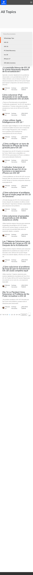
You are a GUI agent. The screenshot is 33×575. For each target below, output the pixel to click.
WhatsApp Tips (9, 38)
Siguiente (24, 314)
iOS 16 (6, 46)
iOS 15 (6, 42)
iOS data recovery (9, 63)
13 (14, 314)
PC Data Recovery (9, 50)
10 (7, 314)
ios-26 (6, 54)
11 (9, 314)
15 (19, 314)
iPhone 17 (7, 59)
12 (12, 314)
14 (17, 314)
